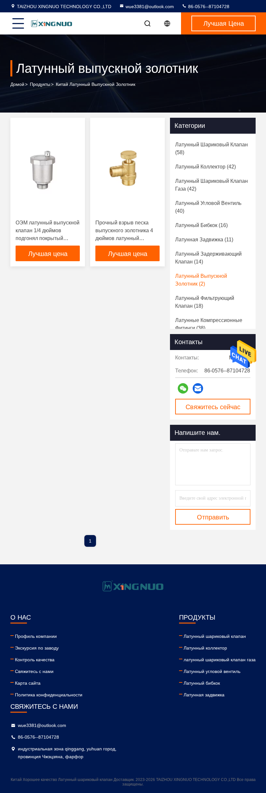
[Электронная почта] (198, 388)
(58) (211, 148)
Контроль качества (34, 659)
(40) (208, 207)
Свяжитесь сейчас (213, 406)
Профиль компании (36, 636)
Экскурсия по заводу (37, 648)
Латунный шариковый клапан (215, 636)
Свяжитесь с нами (34, 671)
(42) (205, 166)
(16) (201, 225)
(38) (208, 324)
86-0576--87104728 (208, 6)
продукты (40, 84)
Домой (17, 84)
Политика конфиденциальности (48, 694)
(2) (201, 280)
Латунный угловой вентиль (212, 671)
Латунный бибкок (202, 683)
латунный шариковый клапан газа (220, 659)
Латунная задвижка (204, 694)
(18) (204, 302)
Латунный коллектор (205, 648)
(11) (204, 239)
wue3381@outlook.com (150, 6)
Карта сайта (28, 683)
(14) (208, 257)
